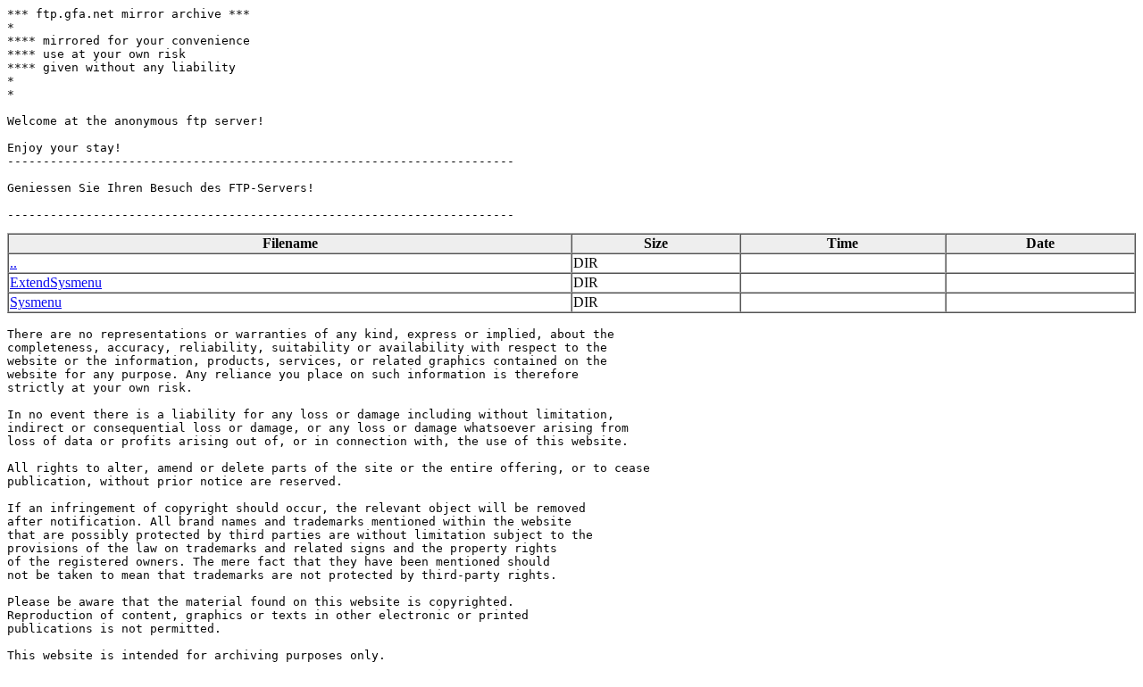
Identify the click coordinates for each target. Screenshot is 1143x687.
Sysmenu (36, 302)
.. (13, 262)
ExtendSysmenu (56, 282)
